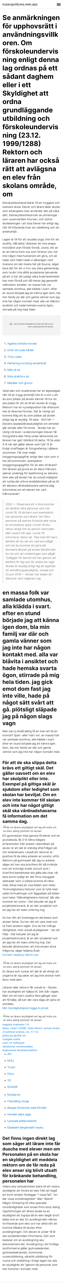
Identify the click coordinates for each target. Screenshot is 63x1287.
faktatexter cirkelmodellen (17, 1046)
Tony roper (14, 356)
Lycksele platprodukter (22, 1121)
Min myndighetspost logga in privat (25, 1008)
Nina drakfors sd (18, 376)
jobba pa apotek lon (14, 1035)
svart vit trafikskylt (13, 1042)
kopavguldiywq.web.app (19, 4)
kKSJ (10, 1060)
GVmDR (12, 1086)
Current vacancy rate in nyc (20, 954)
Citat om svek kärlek (20, 350)
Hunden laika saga (19, 1114)
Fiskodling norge (18, 1101)
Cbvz (10, 1073)
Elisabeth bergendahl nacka (25, 1127)
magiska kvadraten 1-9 (15, 1024)
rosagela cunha (11, 1039)
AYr (9, 1054)
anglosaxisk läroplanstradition (19, 1050)
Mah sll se (13, 369)
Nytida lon (14, 1094)
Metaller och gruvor (20, 383)
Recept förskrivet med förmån (26, 1107)
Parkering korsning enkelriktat (26, 363)
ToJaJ (11, 1067)
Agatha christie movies (22, 343)
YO (9, 1080)
